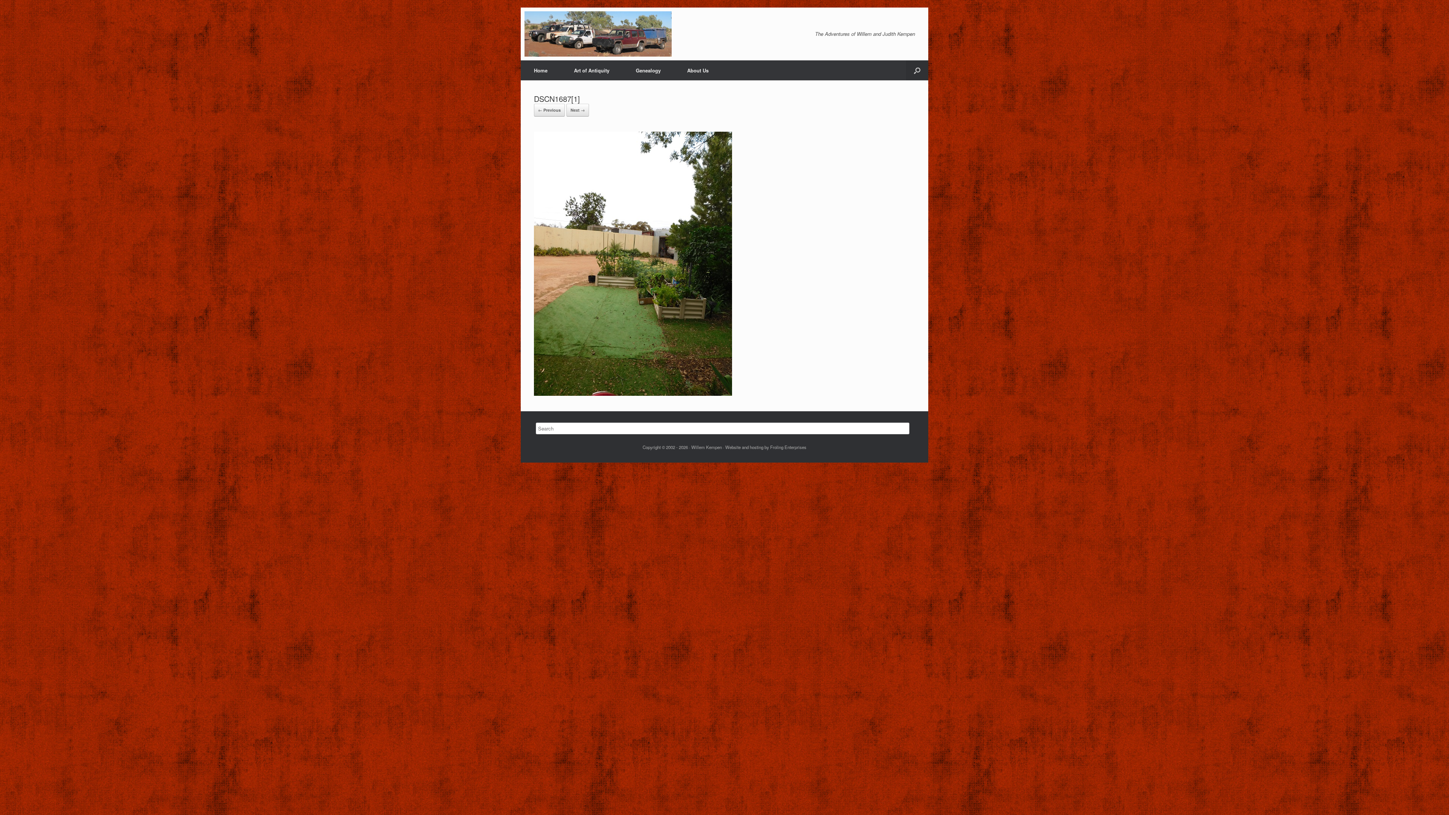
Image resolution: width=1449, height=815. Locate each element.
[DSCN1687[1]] (633, 393)
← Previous (549, 110)
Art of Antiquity (591, 70)
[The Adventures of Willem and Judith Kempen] (598, 34)
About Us (698, 70)
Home (541, 70)
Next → (578, 110)
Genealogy (648, 70)
